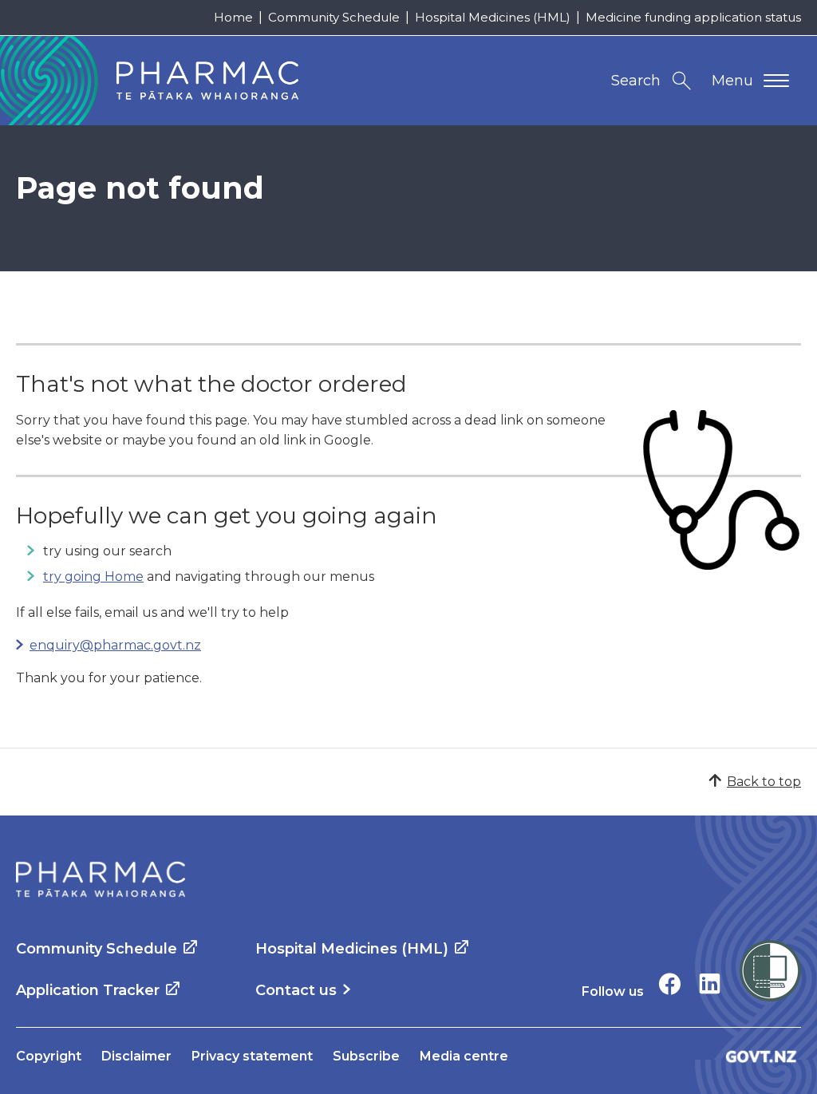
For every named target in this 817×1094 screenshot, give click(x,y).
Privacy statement (252, 1056)
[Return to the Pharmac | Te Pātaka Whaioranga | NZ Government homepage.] (100, 879)
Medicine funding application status (693, 17)
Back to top (764, 781)
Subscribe (366, 1056)
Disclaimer (136, 1056)
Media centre (464, 1056)
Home (233, 17)
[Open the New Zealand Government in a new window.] (761, 1056)
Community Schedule (334, 17)
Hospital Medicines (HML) (492, 17)
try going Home (93, 576)
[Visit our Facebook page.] (670, 983)
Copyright (48, 1056)
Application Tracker (88, 990)
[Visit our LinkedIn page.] (710, 983)
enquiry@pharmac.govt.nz (115, 645)
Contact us (296, 990)
